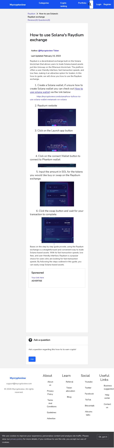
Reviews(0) (33, 20)
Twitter (88, 387)
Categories (44, 3)
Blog (69, 396)
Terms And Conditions (52, 403)
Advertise (51, 418)
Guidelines (51, 412)
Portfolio (82, 3)
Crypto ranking (63, 5)
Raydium (31, 13)
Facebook (89, 393)
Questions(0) (44, 20)
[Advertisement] (57, 310)
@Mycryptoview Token (48, 50)
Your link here (38, 277)
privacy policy (16, 439)
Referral (69, 381)
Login (98, 4)
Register (107, 4)
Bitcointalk (89, 405)
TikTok (88, 399)
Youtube (88, 381)
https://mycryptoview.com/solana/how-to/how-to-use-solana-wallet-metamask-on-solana (55, 98)
